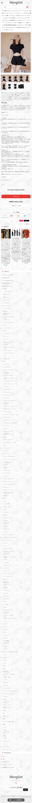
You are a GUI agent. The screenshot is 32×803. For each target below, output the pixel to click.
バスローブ (5, 531)
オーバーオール (6, 746)
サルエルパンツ (6, 487)
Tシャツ (5, 330)
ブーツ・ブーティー (7, 610)
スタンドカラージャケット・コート (10, 378)
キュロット (5, 696)
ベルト (4, 663)
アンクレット (6, 646)
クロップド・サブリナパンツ (9, 484)
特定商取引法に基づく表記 (8, 767)
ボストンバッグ (6, 596)
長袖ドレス (5, 314)
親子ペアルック (6, 716)
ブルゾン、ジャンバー (7, 431)
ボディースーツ (6, 554)
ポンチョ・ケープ (6, 417)
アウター (4, 361)
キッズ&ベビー (5, 671)
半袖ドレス (5, 311)
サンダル (5, 607)
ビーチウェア (6, 512)
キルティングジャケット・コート (10, 369)
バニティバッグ (6, 598)
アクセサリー (5, 623)
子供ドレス (5, 682)
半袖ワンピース (6, 294)
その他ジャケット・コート (8, 434)
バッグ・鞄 (4, 559)
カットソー (5, 336)
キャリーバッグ (6, 590)
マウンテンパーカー (7, 411)
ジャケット (5, 744)
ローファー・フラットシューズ (9, 618)
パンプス (5, 612)
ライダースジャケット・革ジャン (10, 422)
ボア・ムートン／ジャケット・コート (11, 414)
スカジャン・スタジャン (8, 375)
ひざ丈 (4, 445)
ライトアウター (6, 364)
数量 (2, 184)
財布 (4, 668)
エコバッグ (5, 593)
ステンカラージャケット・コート (10, 381)
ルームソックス (6, 529)
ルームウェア (6, 526)
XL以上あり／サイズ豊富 (7, 274)
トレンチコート (6, 397)
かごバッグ (5, 587)
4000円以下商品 (5, 277)
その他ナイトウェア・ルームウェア (10, 537)
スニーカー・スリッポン (8, 615)
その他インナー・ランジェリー (9, 556)
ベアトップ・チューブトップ (9, 353)
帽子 (4, 718)
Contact (4, 761)
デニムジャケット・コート (8, 395)
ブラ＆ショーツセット (7, 548)
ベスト (4, 355)
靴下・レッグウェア (7, 707)
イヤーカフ (5, 637)
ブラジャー (5, 543)
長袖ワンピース (6, 297)
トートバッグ (6, 568)
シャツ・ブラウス (6, 328)
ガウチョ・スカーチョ (7, 478)
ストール (5, 660)
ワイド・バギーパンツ (7, 481)
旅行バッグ (5, 582)
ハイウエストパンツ (7, 462)
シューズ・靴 (5, 604)
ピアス (4, 632)
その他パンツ (6, 495)
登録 (25, 789)
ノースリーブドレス (7, 308)
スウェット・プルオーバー (8, 342)
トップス (4, 325)
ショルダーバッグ (6, 565)
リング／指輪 (6, 640)
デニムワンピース (6, 302)
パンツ (4, 702)
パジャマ (5, 523)
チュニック (5, 344)
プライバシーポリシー (7, 764)
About (4, 756)
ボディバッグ (6, 579)
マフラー (5, 657)
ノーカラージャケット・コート (9, 400)
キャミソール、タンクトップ (9, 551)
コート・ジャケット (7, 704)
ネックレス (5, 629)
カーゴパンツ (6, 475)
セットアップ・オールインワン (8, 316)
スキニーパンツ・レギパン (8, 492)
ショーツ (5, 545)
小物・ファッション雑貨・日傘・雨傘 (9, 651)
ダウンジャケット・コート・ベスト (10, 383)
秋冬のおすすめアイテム (7, 283)
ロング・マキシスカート (8, 439)
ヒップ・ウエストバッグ (8, 576)
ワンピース (4, 288)
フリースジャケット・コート (9, 408)
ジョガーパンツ (6, 489)
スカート (4, 436)
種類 (2, 180)
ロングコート (6, 428)
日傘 (4, 665)
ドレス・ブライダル (6, 305)
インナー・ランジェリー (7, 540)
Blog (4, 759)
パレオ (4, 509)
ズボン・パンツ (6, 741)
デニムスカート (6, 450)
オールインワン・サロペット (9, 322)
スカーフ (5, 626)
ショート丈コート (6, 367)
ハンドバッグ (6, 562)
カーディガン (6, 339)
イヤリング (5, 635)
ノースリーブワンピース (8, 291)
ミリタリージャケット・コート (9, 420)
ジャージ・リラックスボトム (9, 456)
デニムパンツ (6, 467)
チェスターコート (6, 389)
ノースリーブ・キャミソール (9, 347)
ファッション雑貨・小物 (8, 721)
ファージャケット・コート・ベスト (10, 406)
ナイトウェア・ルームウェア (9, 674)
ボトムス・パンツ (5, 453)
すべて (5, 215)
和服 (4, 724)
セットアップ (6, 319)
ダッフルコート (6, 386)
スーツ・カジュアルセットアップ (10, 691)
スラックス (5, 464)
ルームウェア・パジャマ (7, 517)
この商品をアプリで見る (16, 205)
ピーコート (5, 403)
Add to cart (16, 196)
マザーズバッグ (6, 584)
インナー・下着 (6, 677)
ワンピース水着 (6, 503)
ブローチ (5, 649)
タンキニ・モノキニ (7, 506)
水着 (3, 498)
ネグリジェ (5, 520)
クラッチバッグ (6, 570)
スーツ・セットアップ (7, 749)
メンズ (3, 732)
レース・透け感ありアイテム (8, 280)
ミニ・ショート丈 (6, 448)
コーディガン (6, 372)
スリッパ (5, 621)
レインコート (6, 425)
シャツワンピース (6, 300)
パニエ (4, 654)
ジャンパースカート (7, 688)
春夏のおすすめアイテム (7, 286)
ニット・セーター (6, 333)
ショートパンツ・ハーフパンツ (9, 459)
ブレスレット (6, 643)
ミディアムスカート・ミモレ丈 (9, 442)
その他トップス (6, 358)
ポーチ (4, 601)
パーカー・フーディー (7, 350)
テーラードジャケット (7, 392)
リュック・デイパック (7, 573)
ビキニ (4, 501)
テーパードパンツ (6, 473)
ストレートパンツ (6, 470)
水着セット (5, 515)
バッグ (4, 727)
